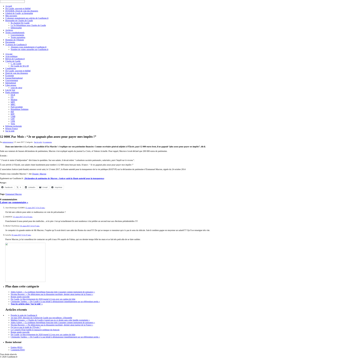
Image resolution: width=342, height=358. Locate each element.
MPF (13, 102)
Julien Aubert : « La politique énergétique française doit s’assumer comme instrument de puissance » (53, 292)
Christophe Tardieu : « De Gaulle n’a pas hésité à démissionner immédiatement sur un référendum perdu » (55, 301)
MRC (13, 104)
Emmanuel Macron (13, 194)
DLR (13, 95)
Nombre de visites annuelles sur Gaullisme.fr (29, 49)
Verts (13, 124)
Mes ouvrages (11, 16)
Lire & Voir (10, 90)
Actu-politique (11, 56)
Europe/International (14, 78)
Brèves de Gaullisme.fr (15, 59)
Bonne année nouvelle (20, 297)
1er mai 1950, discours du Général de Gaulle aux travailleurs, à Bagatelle (41, 318)
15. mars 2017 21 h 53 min (23, 217)
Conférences (10, 68)
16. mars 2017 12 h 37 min (30, 226)
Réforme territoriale (13, 126)
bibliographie (16, 28)
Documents (10, 42)
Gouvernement (11, 80)
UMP (13, 116)
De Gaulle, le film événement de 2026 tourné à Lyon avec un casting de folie (43, 299)
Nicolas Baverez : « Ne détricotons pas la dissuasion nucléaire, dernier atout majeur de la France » (52, 294)
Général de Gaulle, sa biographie (19, 13)
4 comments (47, 142)
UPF (13, 119)
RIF (12, 112)
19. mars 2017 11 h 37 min (21, 235)
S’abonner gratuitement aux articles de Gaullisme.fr (26, 18)
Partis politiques (12, 92)
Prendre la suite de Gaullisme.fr (24, 315)
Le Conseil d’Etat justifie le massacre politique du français (35, 330)
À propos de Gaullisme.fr (16, 44)
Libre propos (10, 85)
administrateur (8, 142)
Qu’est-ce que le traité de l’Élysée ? (25, 327)
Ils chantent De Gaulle (20, 23)
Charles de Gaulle (12, 61)
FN (12, 97)
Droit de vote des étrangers (16, 73)
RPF (13, 114)
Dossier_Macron (39, 174)
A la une (8, 54)
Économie (9, 75)
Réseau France (11, 128)
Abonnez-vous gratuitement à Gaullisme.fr (28, 47)
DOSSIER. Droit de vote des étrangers (21, 11)
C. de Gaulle (16, 63)
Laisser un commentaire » (14, 202)
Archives (9, 30)
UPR (13, 121)
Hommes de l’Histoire (14, 40)
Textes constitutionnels (14, 32)
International (10, 83)
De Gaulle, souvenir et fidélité (18, 8)
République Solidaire (19, 109)
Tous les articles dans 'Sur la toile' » (27, 304)
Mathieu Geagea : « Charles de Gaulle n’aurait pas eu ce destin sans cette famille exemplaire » (50, 320)
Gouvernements (17, 35)
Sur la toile (9, 131)
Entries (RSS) (16, 347)
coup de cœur (16, 87)
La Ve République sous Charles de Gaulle (28, 25)
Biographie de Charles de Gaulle (19, 20)
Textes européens (18, 37)
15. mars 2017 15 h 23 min (35, 208)
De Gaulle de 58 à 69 (20, 66)
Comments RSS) (18, 350)
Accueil (8, 6)
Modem (14, 100)
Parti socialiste (17, 107)
